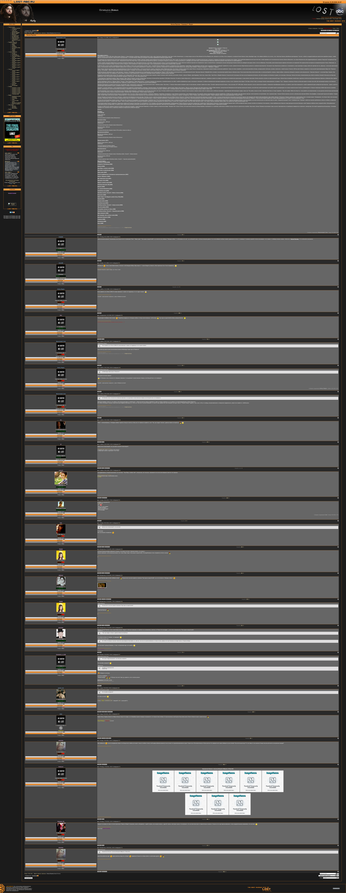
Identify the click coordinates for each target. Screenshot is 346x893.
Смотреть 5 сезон (16, 91)
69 (118, 714)
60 (119, 470)
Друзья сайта (15, 33)
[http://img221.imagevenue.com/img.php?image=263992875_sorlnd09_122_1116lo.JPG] (240, 814)
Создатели (14, 54)
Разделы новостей (12, 42)
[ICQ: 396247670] (103, 468)
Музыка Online (328, 18)
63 (122, 549)
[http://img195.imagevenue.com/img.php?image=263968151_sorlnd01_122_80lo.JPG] (163, 791)
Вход (340, 18)
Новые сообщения (313, 28)
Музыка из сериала (16, 102)
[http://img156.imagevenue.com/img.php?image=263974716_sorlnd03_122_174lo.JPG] (207, 791)
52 (119, 263)
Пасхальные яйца (16, 47)
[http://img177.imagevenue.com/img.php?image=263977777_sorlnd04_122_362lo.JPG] (229, 791)
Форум (9, 109)
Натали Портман (50, 873)
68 (118, 687)
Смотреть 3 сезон (16, 89)
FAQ (13, 41)
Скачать (10, 69)
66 (122, 627)
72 (119, 821)
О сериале (14, 29)
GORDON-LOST (109, 700)
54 (122, 315)
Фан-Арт (14, 105)
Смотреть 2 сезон (16, 88)
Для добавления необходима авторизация (12, 181)
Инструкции (14, 85)
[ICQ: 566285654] (106, 711)
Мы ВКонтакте (15, 36)
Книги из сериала (16, 103)
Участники (320, 28)
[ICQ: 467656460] (103, 339)
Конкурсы (14, 34)
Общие (13, 50)
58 (119, 420)
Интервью (14, 46)
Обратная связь (15, 37)
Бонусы (13, 84)
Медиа (9, 95)
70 (119, 740)
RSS (337, 28)
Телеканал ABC (15, 94)
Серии (13, 49)
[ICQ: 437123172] (103, 573)
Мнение (13, 48)
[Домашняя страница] (103, 711)
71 (119, 766)
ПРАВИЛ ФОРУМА (128, 227)
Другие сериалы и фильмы (40, 873)
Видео (13, 44)
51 (119, 236)
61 (119, 500)
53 (119, 289)
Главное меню (11, 27)
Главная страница (320, 18)
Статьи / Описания (12, 51)
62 (119, 523)
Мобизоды (14, 97)
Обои (13, 99)
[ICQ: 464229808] (110, 738)
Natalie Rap (100, 503)
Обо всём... (30, 873)
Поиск (334, 28)
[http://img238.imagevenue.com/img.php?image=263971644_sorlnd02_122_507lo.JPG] (185, 791)
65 (122, 601)
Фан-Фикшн (14, 108)
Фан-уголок (11, 104)
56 (119, 367)
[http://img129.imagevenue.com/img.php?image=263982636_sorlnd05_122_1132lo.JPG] (251, 791)
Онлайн (10, 86)
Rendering (36, 31)
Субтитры (14, 83)
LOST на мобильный (14, 31)
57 (119, 393)
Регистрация (335, 18)
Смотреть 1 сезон (16, 87)
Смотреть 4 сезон (16, 90)
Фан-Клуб (14, 107)
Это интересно (15, 55)
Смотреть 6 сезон (16, 93)
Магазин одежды (16, 32)
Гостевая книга (15, 35)
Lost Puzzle (14, 98)
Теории (13, 45)
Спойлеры (14, 43)
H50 (119, 700)
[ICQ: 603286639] (103, 546)
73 (121, 847)
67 (119, 654)
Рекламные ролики (16, 96)
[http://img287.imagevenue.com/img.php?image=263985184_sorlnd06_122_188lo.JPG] (272, 791)
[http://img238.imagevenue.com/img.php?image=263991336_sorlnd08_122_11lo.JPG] (218, 814)
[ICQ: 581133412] (103, 441)
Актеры (13, 53)
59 (119, 444)
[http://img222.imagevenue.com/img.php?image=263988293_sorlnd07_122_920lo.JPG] (196, 814)
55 (119, 341)
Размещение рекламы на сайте (16, 39)
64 (121, 575)
